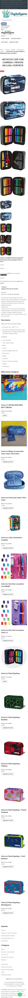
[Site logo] (8, 32)
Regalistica (4, 959)
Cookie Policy (4, 941)
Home (1, 49)
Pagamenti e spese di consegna (9, 933)
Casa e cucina (4, 954)
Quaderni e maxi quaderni (7, 969)
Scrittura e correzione (6, 967)
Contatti (3, 930)
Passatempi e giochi (6, 974)
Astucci (13, 49)
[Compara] (3, 685)
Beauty (3, 949)
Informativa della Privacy (7, 938)
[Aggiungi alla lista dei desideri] (3, 670)
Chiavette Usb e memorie (7, 957)
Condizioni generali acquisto (8, 935)
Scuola (7, 49)
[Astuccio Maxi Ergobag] (14, 657)
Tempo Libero (4, 964)
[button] (7, 727)
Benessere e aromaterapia (7, 952)
